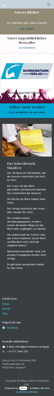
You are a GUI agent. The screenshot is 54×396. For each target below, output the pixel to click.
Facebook (12, 327)
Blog (4, 313)
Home (5, 303)
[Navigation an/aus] (49, 4)
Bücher (6, 308)
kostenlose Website (27, 391)
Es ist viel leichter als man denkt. (27, 112)
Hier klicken (27, 28)
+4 (8, 351)
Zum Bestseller (27, 47)
